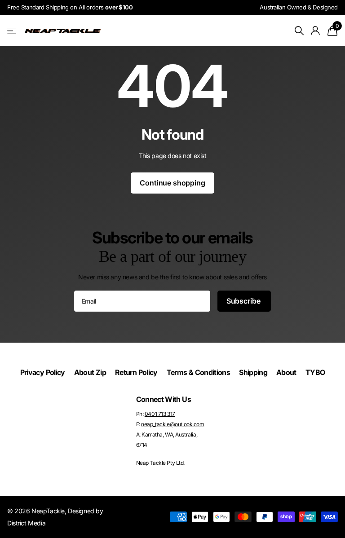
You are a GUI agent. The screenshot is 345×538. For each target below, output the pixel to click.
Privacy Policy (42, 372)
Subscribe (244, 300)
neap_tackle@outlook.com (172, 424)
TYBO (315, 372)
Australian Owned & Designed (299, 7)
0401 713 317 (160, 413)
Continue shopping (172, 182)
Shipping (253, 372)
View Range (12, 30)
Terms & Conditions (198, 372)
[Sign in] (315, 31)
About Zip (90, 372)
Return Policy (136, 372)
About (286, 372)
